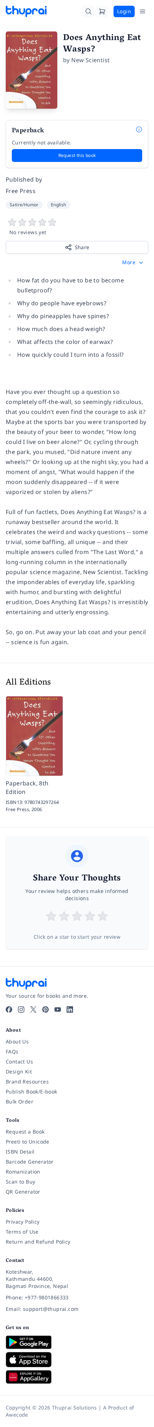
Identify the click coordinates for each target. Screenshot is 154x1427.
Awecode (17, 1414)
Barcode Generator (30, 1161)
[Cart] (102, 11)
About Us (17, 1041)
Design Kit (19, 1071)
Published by (24, 179)
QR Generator (23, 1191)
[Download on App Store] (77, 1359)
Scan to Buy (20, 1181)
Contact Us (19, 1061)
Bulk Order (19, 1101)
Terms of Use (22, 1231)
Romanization (23, 1171)
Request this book (77, 155)
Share (82, 247)
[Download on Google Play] (77, 1342)
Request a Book (25, 1131)
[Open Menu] (142, 11)
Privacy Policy (23, 1221)
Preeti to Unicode (27, 1141)
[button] (133, 262)
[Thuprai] (26, 11)
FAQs (12, 1051)
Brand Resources (27, 1081)
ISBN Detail (20, 1151)
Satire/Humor (24, 205)
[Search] (88, 11)
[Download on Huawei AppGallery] (77, 1377)
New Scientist (90, 60)
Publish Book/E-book (31, 1091)
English (58, 205)
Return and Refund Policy (38, 1241)
